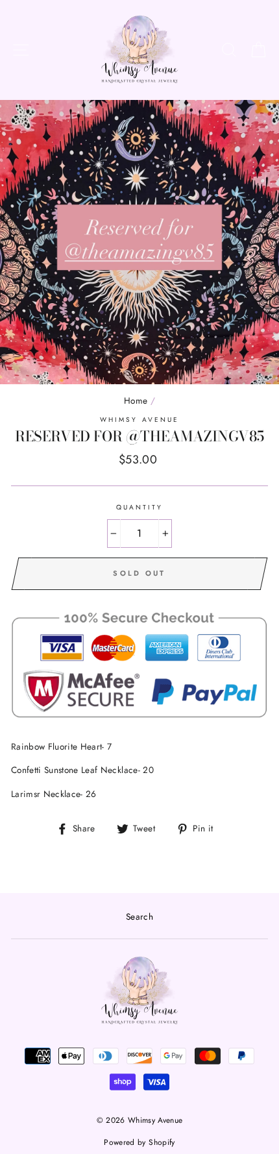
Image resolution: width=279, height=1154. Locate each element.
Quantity (139, 507)
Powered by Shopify (139, 1142)
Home (135, 400)
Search (139, 916)
